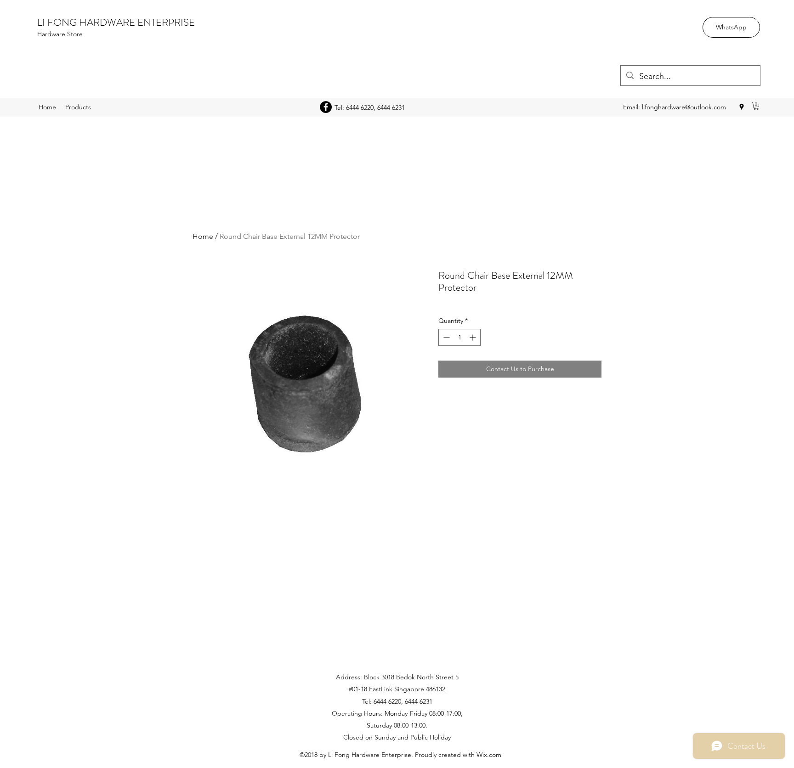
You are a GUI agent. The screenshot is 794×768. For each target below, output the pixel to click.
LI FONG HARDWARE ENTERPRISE (116, 22)
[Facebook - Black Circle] (326, 107)
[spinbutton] (459, 337)
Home (203, 236)
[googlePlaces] (741, 107)
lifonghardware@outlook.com (684, 107)
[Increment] (473, 337)
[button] (756, 106)
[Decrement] (445, 337)
